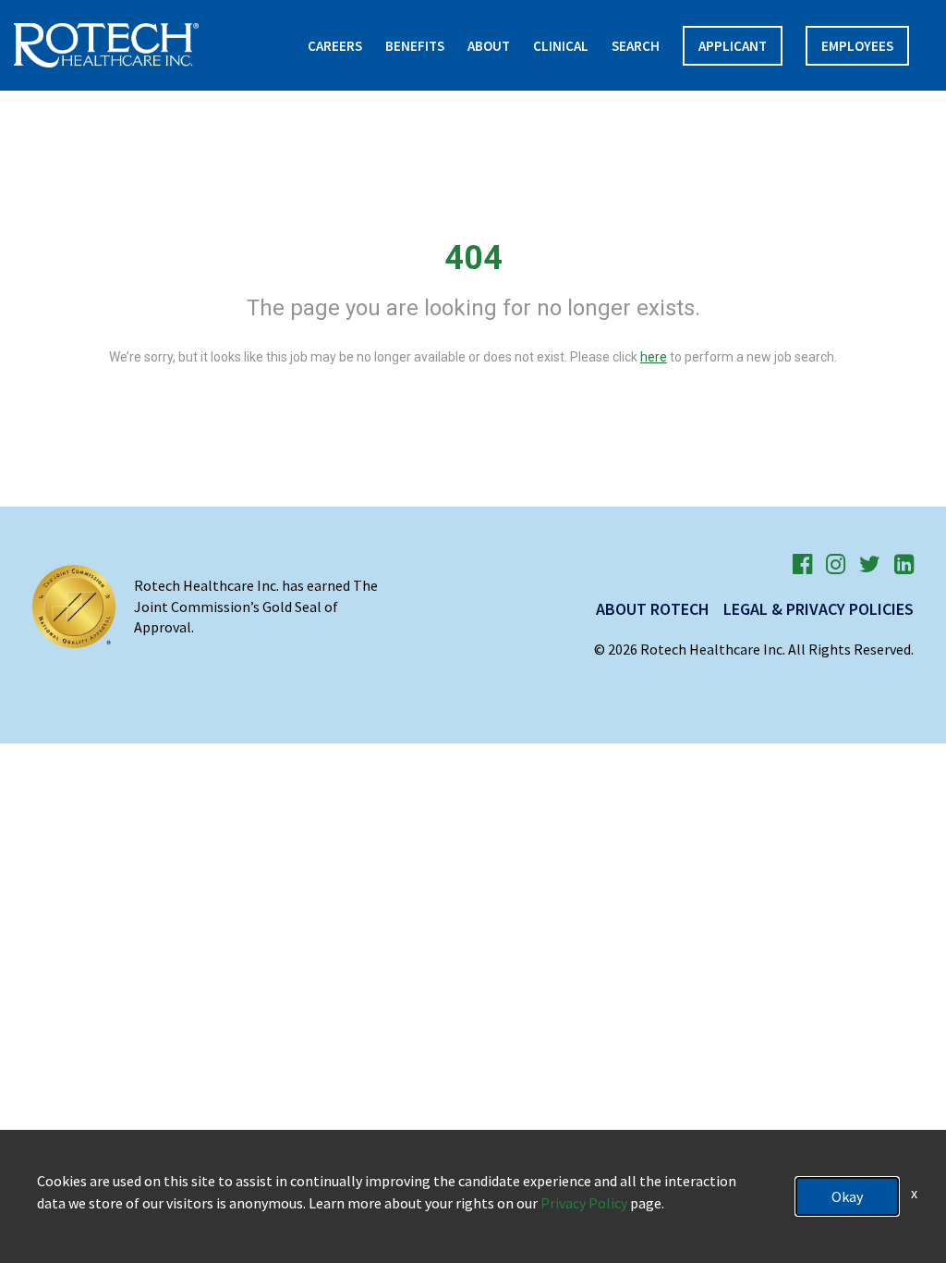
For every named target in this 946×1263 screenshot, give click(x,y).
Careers (335, 46)
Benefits (414, 46)
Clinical (560, 46)
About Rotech (653, 608)
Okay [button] (847, 1196)
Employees (857, 46)
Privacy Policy (583, 1203)
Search (636, 46)
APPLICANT (732, 46)
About (488, 46)
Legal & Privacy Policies (818, 608)
